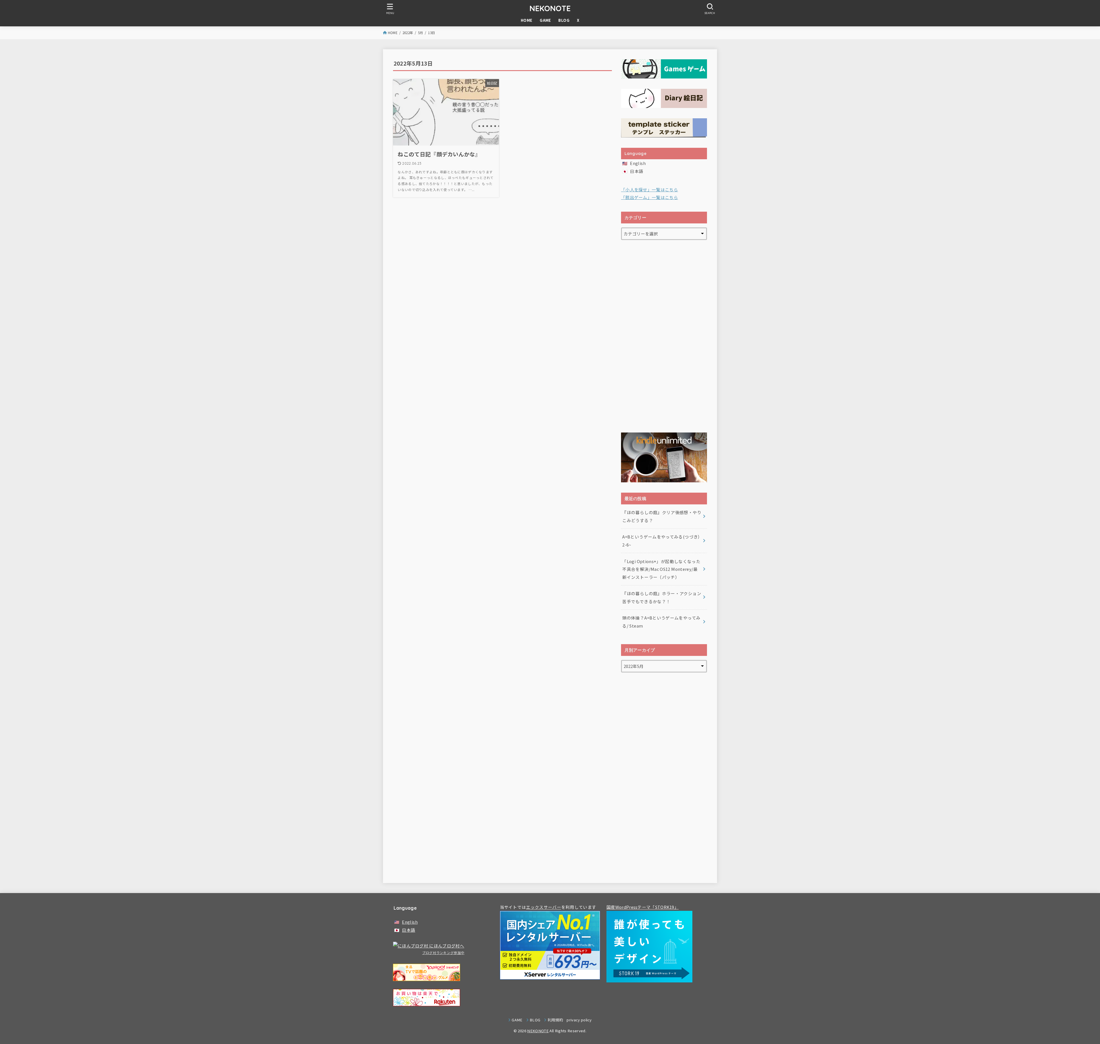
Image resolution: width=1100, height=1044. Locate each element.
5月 (420, 32)
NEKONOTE (550, 8)
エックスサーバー (543, 907)
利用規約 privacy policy (570, 1020)
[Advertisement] (664, 336)
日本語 (636, 171)
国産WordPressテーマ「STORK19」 (642, 907)
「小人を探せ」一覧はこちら (649, 189)
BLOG (563, 20)
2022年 (407, 32)
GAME (545, 20)
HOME (527, 20)
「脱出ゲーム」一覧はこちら (649, 197)
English (638, 163)
